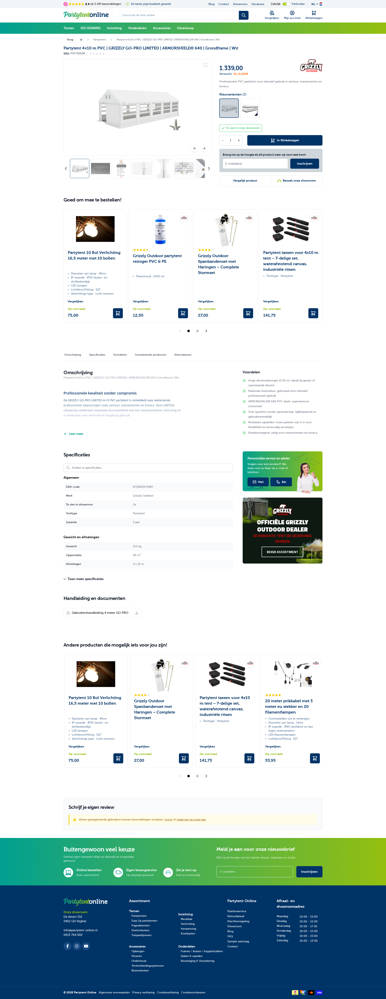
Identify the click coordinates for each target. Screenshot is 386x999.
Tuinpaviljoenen (141, 935)
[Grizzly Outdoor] (311, 65)
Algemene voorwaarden (114, 992)
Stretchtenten (140, 930)
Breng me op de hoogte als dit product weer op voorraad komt (264, 154)
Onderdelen (137, 28)
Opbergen (137, 951)
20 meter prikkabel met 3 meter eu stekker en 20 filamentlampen (289, 707)
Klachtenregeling (238, 921)
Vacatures (258, 4)
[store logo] (86, 15)
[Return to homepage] (81, 39)
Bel (284, 482)
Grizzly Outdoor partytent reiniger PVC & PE (157, 259)
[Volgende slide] (206, 330)
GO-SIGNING (91, 28)
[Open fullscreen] (137, 107)
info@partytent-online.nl (81, 930)
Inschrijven (309, 872)
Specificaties (97, 354)
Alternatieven (182, 354)
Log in (168, 819)
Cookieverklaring (168, 992)
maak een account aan (191, 819)
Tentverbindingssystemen (147, 965)
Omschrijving (72, 354)
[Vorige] (195, 148)
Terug (70, 39)
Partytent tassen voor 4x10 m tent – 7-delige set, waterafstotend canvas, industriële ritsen (290, 261)
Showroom (240, 4)
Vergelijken (75, 301)
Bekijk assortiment (282, 551)
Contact (224, 4)
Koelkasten (188, 933)
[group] (97, 53)
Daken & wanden (191, 956)
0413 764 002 (73, 934)
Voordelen (120, 354)
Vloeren (136, 956)
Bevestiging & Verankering (197, 960)
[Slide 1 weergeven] (188, 330)
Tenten (69, 28)
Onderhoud (138, 960)
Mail (261, 482)
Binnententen (140, 970)
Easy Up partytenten (144, 920)
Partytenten (139, 915)
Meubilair (186, 919)
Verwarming (188, 928)
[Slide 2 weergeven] (197, 330)
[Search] (243, 15)
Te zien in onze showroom (243, 127)
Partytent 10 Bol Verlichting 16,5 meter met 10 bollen (94, 255)
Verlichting (188, 923)
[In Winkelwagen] (118, 313)
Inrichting (114, 28)
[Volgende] (204, 148)
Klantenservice (236, 911)
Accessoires (161, 28)
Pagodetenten (140, 925)
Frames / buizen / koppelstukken (202, 951)
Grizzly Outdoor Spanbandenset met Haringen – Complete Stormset (218, 264)
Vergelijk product (245, 180)
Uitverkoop (185, 28)
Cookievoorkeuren (193, 992)
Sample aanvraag (238, 941)
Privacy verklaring (143, 992)
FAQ (230, 936)
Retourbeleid (235, 916)
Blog (211, 4)
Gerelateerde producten (150, 354)
